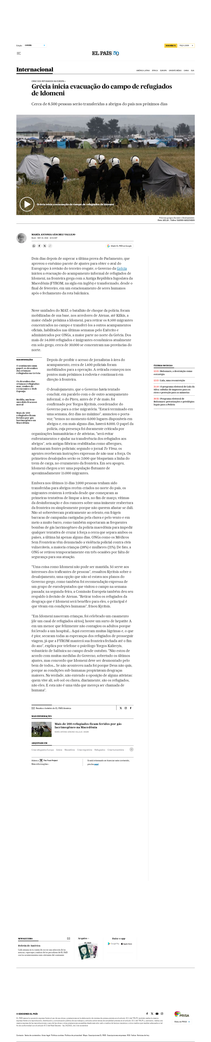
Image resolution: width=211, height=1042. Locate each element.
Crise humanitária (116, 750)
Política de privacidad (73, 1035)
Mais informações (40, 764)
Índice (133, 1035)
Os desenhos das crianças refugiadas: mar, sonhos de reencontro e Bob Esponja (28, 386)
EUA (192, 71)
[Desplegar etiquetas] (131, 749)
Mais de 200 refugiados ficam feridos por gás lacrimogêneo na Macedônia (26, 418)
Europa (163, 71)
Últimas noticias (163, 365)
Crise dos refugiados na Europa (48, 81)
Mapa (85, 1035)
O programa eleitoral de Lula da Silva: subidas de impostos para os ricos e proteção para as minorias (174, 389)
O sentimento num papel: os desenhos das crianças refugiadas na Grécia (28, 369)
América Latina (143, 71)
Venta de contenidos (33, 1035)
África (155, 71)
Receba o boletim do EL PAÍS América (53, 708)
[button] (105, 165)
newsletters (25, 938)
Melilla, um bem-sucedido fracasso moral (26, 402)
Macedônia (70, 750)
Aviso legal (46, 1035)
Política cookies (57, 1035)
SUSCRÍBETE (171, 46)
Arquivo (82, 938)
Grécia (122, 268)
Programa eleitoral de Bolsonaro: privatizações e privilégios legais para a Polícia (174, 401)
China (186, 71)
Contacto (20, 1035)
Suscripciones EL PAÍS (97, 1035)
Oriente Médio (175, 71)
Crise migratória (84, 750)
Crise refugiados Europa (43, 750)
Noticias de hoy (143, 1035)
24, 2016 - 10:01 (47, 238)
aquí (96, 764)
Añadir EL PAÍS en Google (121, 246)
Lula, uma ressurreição (172, 380)
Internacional (34, 70)
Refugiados (100, 750)
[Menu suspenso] (18, 53)
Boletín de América (29, 946)
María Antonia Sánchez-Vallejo (53, 234)
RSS (128, 1035)
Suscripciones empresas (116, 1035)
